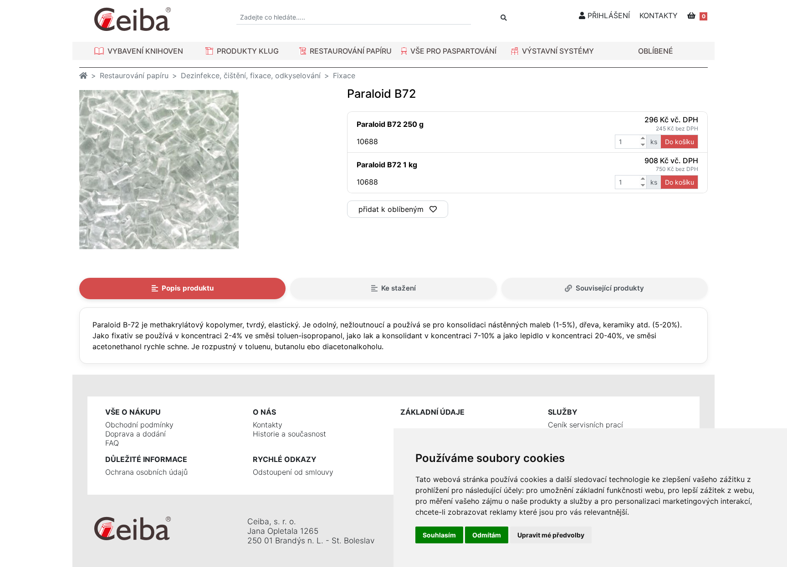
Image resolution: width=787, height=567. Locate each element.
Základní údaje (432, 411)
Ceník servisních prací (585, 424)
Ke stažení (398, 288)
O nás (264, 411)
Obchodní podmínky (139, 424)
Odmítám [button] (486, 535)
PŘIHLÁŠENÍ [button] (607, 15)
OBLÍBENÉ (655, 50)
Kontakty (267, 424)
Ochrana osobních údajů (146, 472)
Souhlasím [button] (439, 535)
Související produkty (610, 288)
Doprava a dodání (135, 433)
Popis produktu (188, 288)
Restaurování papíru (134, 75)
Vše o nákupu (133, 411)
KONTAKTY (658, 15)
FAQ (112, 442)
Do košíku (679, 142)
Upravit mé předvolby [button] (550, 535)
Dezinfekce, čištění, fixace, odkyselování (251, 75)
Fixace (344, 75)
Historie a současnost (289, 433)
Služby (562, 411)
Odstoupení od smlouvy (293, 472)
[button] (139, 51)
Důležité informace (146, 459)
